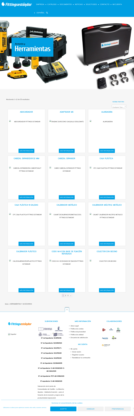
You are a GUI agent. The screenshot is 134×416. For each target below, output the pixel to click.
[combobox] (119, 106)
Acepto (63, 409)
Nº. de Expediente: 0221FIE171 (51, 348)
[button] (47, 12)
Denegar (90, 409)
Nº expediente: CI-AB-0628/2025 (51, 381)
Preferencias (118, 409)
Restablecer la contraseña (81, 358)
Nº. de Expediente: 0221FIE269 (51, 353)
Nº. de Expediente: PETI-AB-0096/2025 (51, 376)
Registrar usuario (78, 355)
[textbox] (119, 107)
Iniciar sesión (76, 352)
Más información (26, 151)
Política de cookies (77, 329)
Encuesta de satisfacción (79, 337)
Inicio (6, 304)
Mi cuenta (74, 349)
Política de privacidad (78, 332)
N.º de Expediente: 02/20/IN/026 (51, 343)
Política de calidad (77, 335)
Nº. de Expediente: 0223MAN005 (51, 363)
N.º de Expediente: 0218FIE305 (51, 338)
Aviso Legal (75, 326)
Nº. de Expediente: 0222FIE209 (51, 358)
